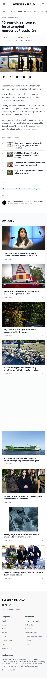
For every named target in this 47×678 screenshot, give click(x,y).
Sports (35, 11)
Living (12, 11)
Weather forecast (31, 633)
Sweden (5, 11)
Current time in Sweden (33, 637)
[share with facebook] (23, 77)
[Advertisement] (23, 405)
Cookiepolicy (29, 625)
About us (28, 641)
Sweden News (13, 17)
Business (27, 11)
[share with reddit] (4, 77)
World (19, 11)
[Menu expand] (4, 4)
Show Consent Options (13, 610)
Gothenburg (6, 189)
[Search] (43, 4)
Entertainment (7, 641)
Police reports (7, 648)
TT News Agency (16, 201)
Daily (3, 644)
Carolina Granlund (18, 189)
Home (4, 17)
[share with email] (30, 77)
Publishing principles (32, 621)
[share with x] (10, 77)
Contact (27, 644)
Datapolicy (28, 629)
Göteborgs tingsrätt (33, 189)
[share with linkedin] (17, 77)
